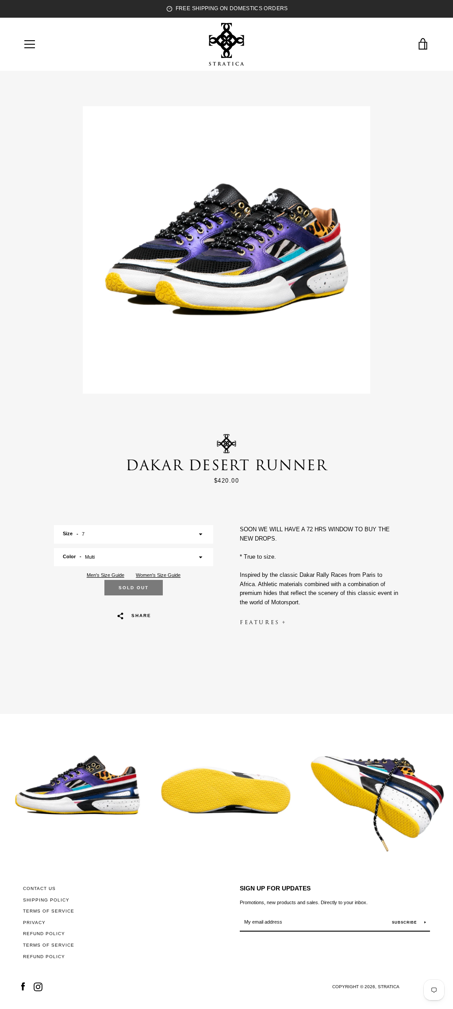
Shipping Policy (46, 900)
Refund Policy (44, 933)
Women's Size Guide (158, 575)
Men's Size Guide (105, 575)
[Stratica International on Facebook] (23, 986)
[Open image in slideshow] (226, 250)
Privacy (34, 922)
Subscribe (405, 923)
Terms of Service (48, 911)
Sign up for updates (275, 888)
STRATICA (388, 986)
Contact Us (39, 888)
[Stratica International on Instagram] (38, 986)
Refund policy (44, 956)
